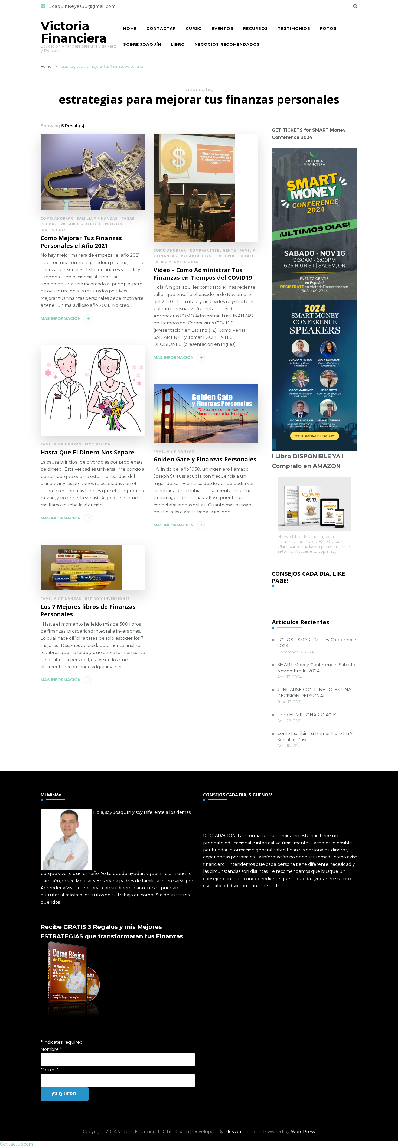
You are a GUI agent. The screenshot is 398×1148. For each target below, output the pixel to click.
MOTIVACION (98, 444)
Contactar (161, 28)
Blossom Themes (242, 1131)
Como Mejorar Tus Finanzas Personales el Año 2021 (81, 241)
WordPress (303, 1131)
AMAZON (327, 465)
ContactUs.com (16, 1144)
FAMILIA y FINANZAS (97, 218)
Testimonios (294, 28)
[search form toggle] (355, 6)
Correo (49, 1069)
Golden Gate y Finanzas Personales (205, 459)
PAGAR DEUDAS (196, 255)
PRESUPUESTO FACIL (81, 224)
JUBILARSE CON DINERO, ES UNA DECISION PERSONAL (314, 692)
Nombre (51, 1049)
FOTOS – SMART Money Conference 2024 (316, 642)
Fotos (328, 28)
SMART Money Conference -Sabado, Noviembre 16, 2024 (316, 667)
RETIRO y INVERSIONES (176, 261)
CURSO (194, 28)
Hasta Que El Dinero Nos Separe (87, 452)
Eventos (222, 28)
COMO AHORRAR (57, 218)
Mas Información (61, 318)
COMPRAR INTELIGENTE (213, 250)
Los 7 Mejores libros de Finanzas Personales (88, 610)
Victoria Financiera (74, 31)
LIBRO (178, 44)
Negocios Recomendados (227, 44)
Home (130, 28)
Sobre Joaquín (142, 44)
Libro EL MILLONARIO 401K (306, 714)
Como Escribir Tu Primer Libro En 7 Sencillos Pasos (315, 736)
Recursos (255, 28)
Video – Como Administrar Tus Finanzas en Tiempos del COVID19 (203, 273)
